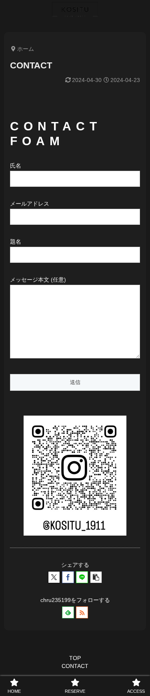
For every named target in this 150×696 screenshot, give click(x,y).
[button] (96, 577)
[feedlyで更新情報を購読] (68, 612)
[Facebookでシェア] (68, 577)
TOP (75, 658)
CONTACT (75, 666)
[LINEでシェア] (82, 577)
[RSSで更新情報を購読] (82, 612)
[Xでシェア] (54, 577)
